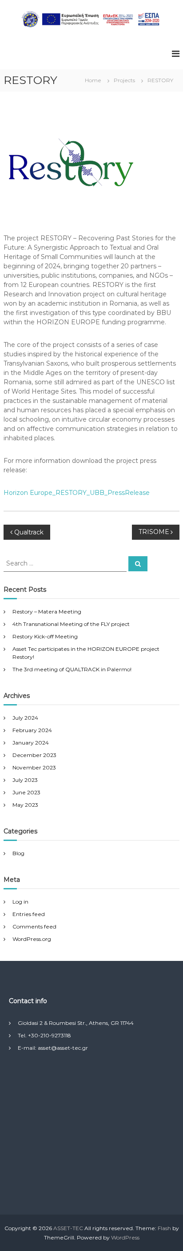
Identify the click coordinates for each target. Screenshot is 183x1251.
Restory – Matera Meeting (46, 611)
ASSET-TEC (68, 1228)
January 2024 (30, 742)
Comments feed (34, 926)
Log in (20, 901)
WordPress (125, 1237)
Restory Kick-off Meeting (45, 636)
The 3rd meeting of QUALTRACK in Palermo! (71, 669)
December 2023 (34, 755)
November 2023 (34, 767)
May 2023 (25, 804)
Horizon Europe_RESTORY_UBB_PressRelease (77, 493)
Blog (18, 853)
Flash (164, 1228)
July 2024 (25, 717)
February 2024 (32, 730)
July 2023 (25, 780)
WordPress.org (31, 939)
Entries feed (28, 914)
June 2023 (26, 792)
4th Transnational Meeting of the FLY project (71, 624)
